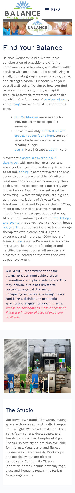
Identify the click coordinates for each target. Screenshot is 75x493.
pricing (14, 104)
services (50, 99)
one (19, 241)
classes (62, 99)
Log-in (19, 149)
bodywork (10, 227)
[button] (52, 9)
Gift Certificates (26, 117)
